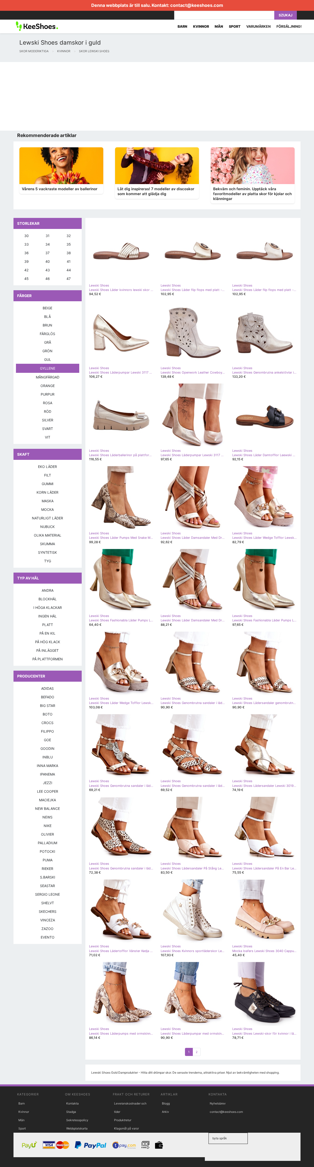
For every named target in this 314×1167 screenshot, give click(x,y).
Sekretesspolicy (77, 1120)
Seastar (47, 886)
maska (47, 501)
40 (47, 261)
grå (47, 342)
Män (21, 1120)
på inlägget (47, 650)
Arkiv (165, 1112)
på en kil (47, 633)
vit (47, 437)
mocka (47, 509)
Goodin (47, 748)
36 (26, 253)
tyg (47, 561)
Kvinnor (23, 1112)
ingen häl (47, 616)
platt (47, 625)
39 (26, 261)
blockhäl (48, 599)
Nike (48, 826)
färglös (47, 334)
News (47, 817)
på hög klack (47, 642)
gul (47, 359)
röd (47, 411)
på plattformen (47, 659)
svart (47, 429)
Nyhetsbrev (218, 1103)
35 (68, 244)
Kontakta (72, 1103)
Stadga (71, 1112)
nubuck (47, 527)
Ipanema (47, 774)
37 (47, 253)
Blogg (166, 1103)
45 (26, 278)
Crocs (47, 723)
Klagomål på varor (126, 1128)
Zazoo (47, 929)
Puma (47, 860)
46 (47, 278)
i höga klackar (47, 607)
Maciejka (47, 800)
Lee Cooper (47, 791)
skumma (47, 544)
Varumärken (258, 26)
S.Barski (47, 877)
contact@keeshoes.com (196, 5)
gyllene (47, 368)
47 (68, 278)
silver (47, 420)
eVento (47, 937)
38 (68, 253)
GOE (47, 740)
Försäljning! (289, 26)
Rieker (47, 868)
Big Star (47, 705)
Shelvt (47, 903)
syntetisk (47, 552)
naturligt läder (47, 518)
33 (26, 244)
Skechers (47, 911)
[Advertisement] (147, 96)
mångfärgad (47, 377)
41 (69, 261)
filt (47, 475)
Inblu (47, 757)
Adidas (47, 688)
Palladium (47, 843)
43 (47, 270)
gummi (47, 484)
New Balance (47, 808)
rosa (47, 403)
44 (68, 270)
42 (26, 270)
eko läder (47, 466)
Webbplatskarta (77, 1128)
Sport (22, 1128)
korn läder (47, 492)
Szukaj (285, 15)
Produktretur (122, 1120)
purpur (47, 394)
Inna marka (47, 766)
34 (47, 244)
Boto (47, 714)
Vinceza (47, 920)
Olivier (47, 834)
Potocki (47, 851)
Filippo (47, 731)
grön (47, 351)
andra (47, 590)
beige (47, 308)
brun (47, 325)
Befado (47, 697)
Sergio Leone (47, 894)
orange (47, 386)
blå (47, 316)
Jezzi (47, 783)
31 (48, 236)
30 (26, 236)
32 (68, 236)
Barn (21, 1103)
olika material (47, 535)
